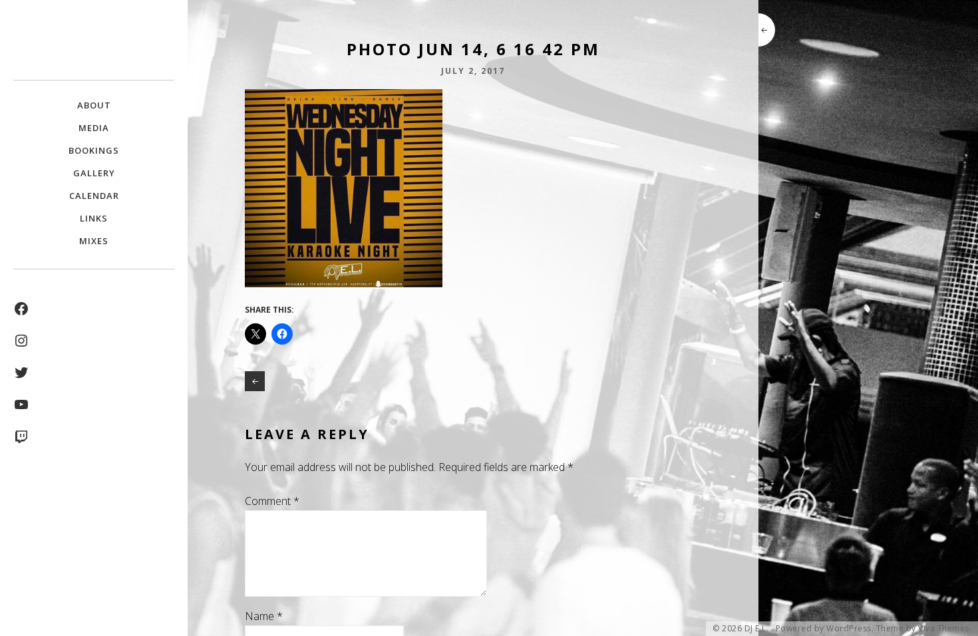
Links (94, 218)
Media (94, 128)
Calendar (94, 196)
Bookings (94, 150)
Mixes (93, 241)
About (94, 105)
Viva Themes (943, 629)
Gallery (94, 173)
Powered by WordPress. (825, 629)
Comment (272, 501)
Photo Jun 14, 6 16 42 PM (255, 381)
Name (264, 616)
